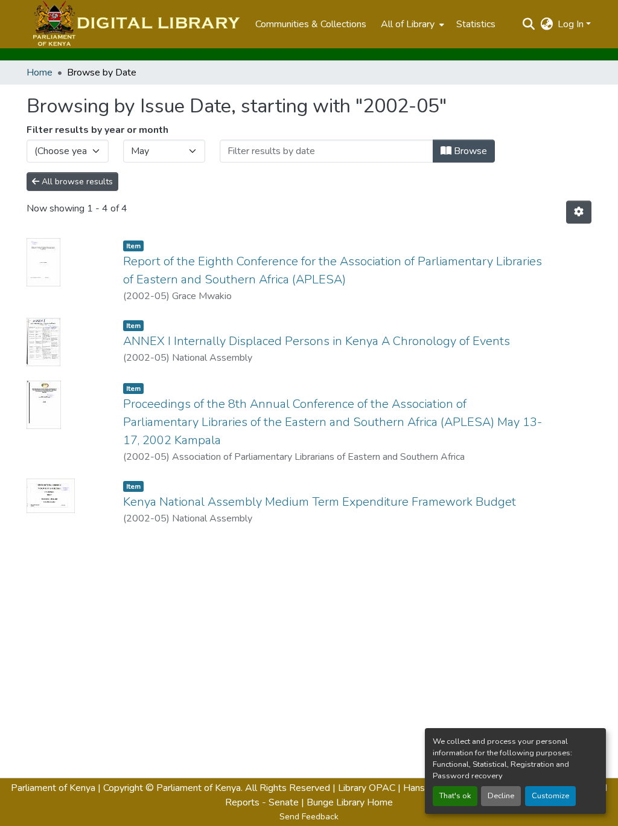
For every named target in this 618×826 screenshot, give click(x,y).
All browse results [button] (76, 181)
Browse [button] (469, 151)
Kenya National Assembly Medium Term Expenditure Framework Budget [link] (319, 502)
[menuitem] (411, 24)
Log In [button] (572, 24)
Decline (501, 795)
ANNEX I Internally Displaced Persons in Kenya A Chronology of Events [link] (316, 341)
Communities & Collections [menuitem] (310, 24)
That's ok (455, 795)
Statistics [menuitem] (475, 24)
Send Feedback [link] (309, 816)
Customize (550, 795)
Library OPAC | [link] (369, 788)
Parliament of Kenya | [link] (56, 788)
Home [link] (40, 72)
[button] (135, 24)
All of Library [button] (408, 24)
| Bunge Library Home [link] (347, 802)
